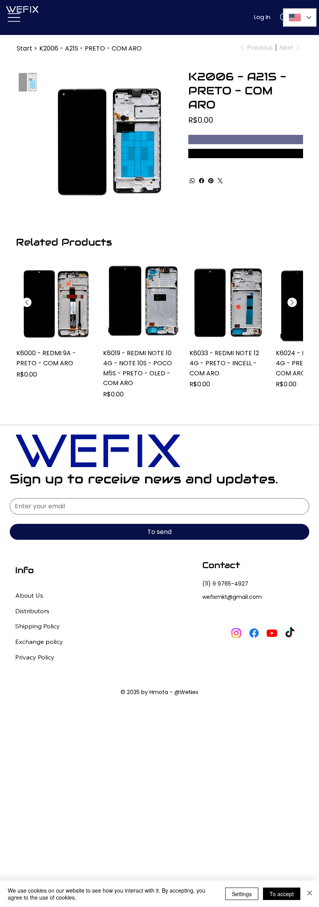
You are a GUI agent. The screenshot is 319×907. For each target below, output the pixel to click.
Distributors (32, 611)
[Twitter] (220, 181)
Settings (242, 894)
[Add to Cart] (245, 139)
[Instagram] (236, 633)
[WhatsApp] (192, 181)
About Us (29, 595)
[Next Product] (292, 302)
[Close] (309, 894)
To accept (282, 894)
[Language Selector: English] (300, 17)
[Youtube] (272, 633)
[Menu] (14, 17)
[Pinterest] (211, 181)
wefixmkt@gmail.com (232, 597)
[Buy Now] (245, 153)
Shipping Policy (37, 626)
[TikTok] (290, 633)
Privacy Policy (34, 657)
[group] (159, 331)
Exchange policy (39, 641)
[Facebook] (201, 181)
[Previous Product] (27, 302)
